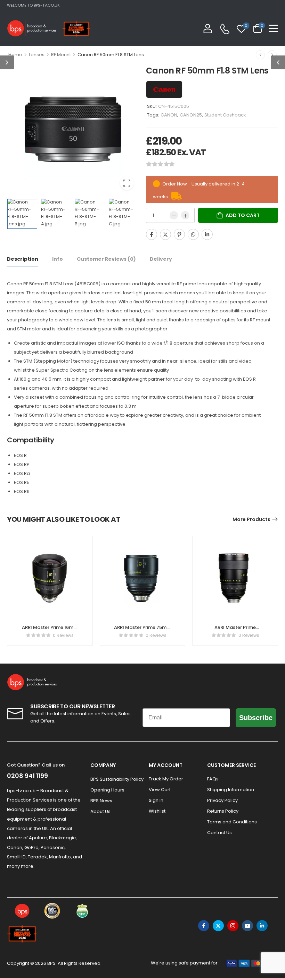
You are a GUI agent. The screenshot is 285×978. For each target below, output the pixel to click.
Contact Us (219, 832)
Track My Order (166, 779)
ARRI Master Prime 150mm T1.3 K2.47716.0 (235, 630)
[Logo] (32, 28)
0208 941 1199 (27, 775)
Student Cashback (225, 115)
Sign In (156, 800)
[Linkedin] (207, 234)
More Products (251, 519)
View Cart (160, 789)
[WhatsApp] (193, 234)
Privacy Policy (222, 800)
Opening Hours (107, 790)
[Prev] (260, 54)
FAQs (213, 779)
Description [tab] (22, 259)
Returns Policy (222, 811)
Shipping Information (230, 789)
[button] (273, 28)
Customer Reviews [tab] (106, 259)
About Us (100, 811)
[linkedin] (262, 925)
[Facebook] (151, 234)
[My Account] (207, 28)
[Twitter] (165, 234)
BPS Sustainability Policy (116, 779)
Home (15, 54)
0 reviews (63, 635)
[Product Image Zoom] (127, 183)
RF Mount (61, 54)
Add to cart (243, 215)
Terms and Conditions (232, 822)
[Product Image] (73, 129)
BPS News (101, 800)
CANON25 (191, 115)
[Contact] (224, 29)
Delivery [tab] (161, 259)
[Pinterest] (179, 234)
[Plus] (185, 215)
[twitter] (218, 925)
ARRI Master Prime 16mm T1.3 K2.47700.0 (50, 630)
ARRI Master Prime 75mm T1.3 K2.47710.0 (142, 630)
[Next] (272, 54)
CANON (169, 115)
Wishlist (157, 811)
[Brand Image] (164, 89)
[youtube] (247, 925)
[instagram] (232, 925)
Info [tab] (57, 259)
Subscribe (255, 717)
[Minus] (174, 215)
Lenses (36, 54)
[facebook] (203, 925)
